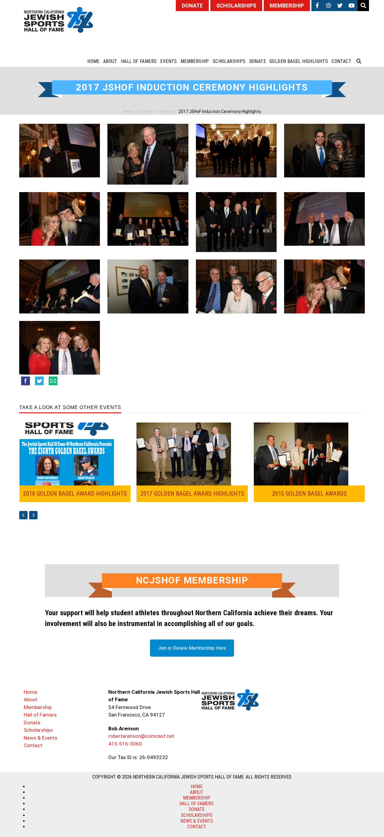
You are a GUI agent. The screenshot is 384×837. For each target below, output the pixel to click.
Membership (38, 707)
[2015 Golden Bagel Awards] (301, 453)
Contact (33, 745)
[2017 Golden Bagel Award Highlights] (183, 453)
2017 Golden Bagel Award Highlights (192, 493)
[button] (358, 61)
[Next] (33, 515)
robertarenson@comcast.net (141, 736)
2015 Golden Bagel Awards (309, 493)
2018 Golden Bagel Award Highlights (75, 493)
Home (30, 692)
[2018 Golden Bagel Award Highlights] (67, 453)
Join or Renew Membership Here (192, 648)
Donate (32, 723)
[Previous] (23, 515)
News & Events (40, 738)
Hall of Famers (40, 715)
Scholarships (38, 730)
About (31, 699)
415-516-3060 (125, 744)
